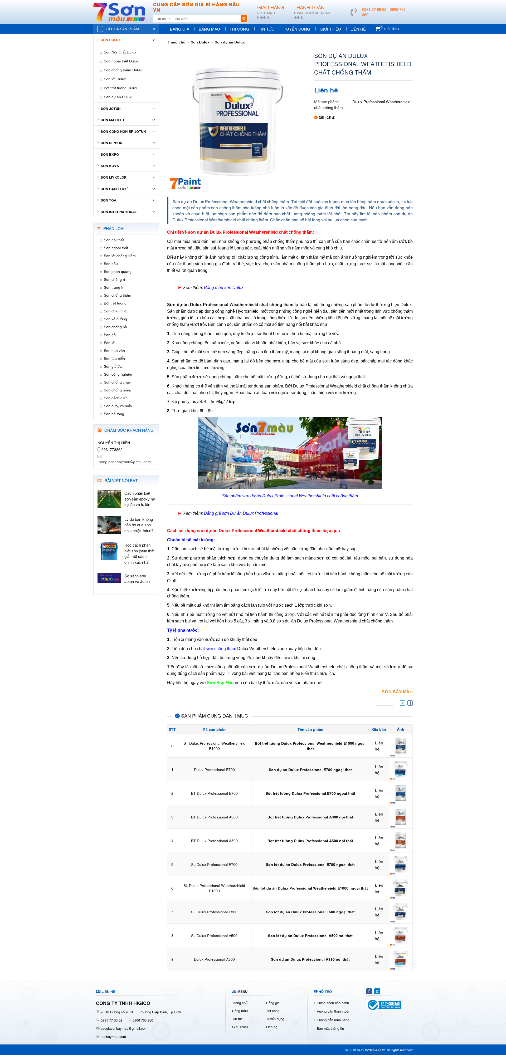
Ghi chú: (327, 117)
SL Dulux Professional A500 (214, 935)
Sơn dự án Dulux (230, 41)
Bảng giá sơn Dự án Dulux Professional (241, 513)
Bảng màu (209, 28)
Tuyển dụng (297, 28)
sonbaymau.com (113, 1036)
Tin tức (266, 28)
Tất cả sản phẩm (122, 28)
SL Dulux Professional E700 (214, 864)
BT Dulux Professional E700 (214, 793)
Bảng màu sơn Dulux (224, 287)
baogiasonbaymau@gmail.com (124, 1028)
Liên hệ (358, 28)
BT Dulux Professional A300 (214, 816)
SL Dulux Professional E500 (214, 911)
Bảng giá (179, 28)
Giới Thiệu (330, 28)
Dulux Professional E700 (214, 769)
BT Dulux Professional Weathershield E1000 (214, 745)
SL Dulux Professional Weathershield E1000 (214, 888)
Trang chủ (176, 41)
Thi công (239, 28)
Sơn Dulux (200, 41)
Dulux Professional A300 (214, 958)
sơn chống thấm (221, 648)
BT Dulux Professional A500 (214, 840)
